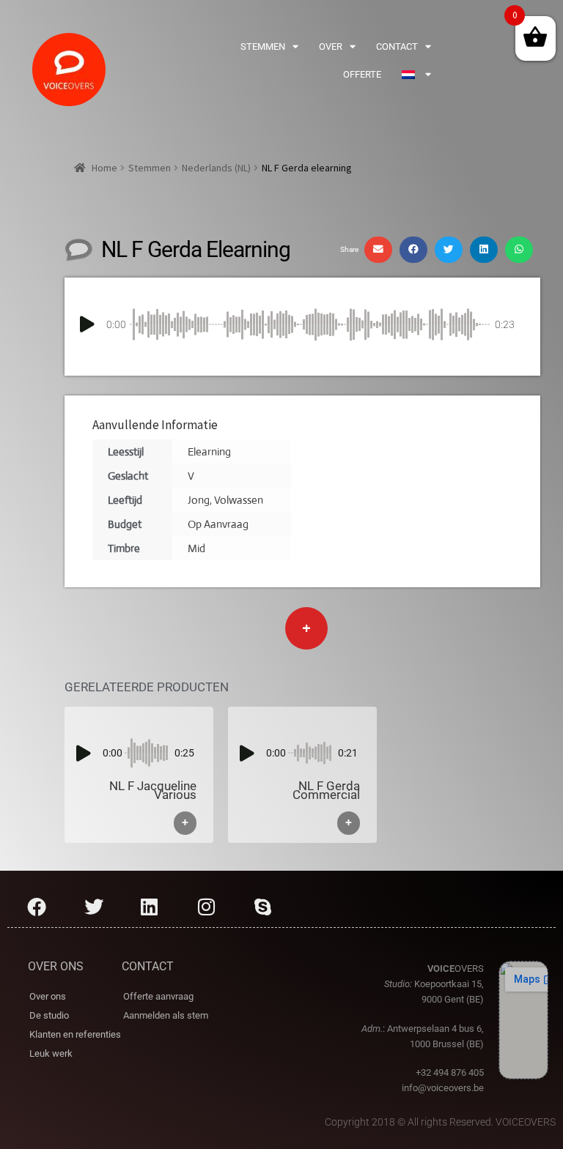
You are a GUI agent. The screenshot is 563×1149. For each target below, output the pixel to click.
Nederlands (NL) (216, 167)
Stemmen (262, 46)
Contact (397, 46)
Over (330, 46)
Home (104, 167)
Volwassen (238, 500)
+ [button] (185, 823)
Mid (196, 548)
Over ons (47, 996)
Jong (199, 500)
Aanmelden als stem (165, 1015)
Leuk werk (51, 1053)
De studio (49, 1015)
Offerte (362, 74)
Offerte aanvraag (158, 996)
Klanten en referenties (75, 1034)
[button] (378, 250)
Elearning (209, 451)
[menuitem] (416, 75)
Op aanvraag (218, 524)
